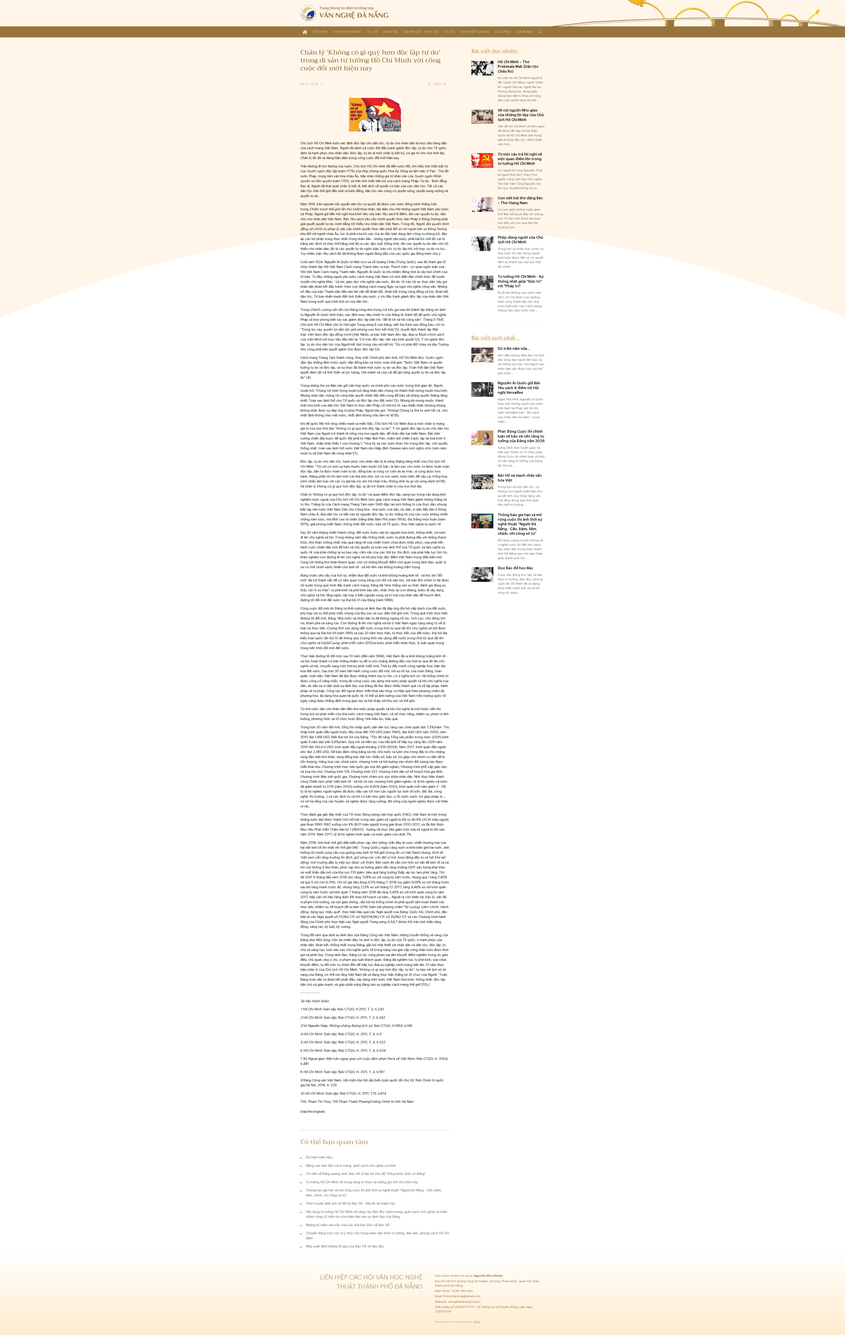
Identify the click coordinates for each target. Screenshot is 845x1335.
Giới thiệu (320, 31)
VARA (477, 1322)
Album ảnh (524, 31)
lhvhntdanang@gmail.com (462, 1296)
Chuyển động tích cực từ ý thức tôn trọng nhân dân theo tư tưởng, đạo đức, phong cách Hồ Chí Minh (377, 1236)
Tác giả (372, 31)
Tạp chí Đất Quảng (474, 31)
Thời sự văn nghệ (347, 31)
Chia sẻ (440, 83)
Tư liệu (449, 31)
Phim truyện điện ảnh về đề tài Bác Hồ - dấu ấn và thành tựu (350, 1203)
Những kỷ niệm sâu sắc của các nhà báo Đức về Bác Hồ (347, 1225)
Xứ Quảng (502, 31)
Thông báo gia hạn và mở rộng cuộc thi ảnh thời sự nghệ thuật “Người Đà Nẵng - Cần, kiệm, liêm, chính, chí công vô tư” (374, 1193)
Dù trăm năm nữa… (320, 1157)
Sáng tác (390, 31)
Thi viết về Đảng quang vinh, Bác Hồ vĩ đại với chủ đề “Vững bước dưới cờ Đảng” (366, 1174)
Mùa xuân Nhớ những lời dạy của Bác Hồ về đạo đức (345, 1246)
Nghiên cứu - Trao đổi (421, 31)
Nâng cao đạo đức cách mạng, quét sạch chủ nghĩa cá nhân (351, 1165)
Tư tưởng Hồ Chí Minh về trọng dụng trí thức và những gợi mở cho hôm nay (362, 1182)
